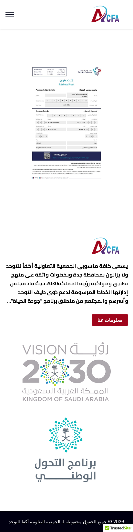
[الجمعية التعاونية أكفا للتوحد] (105, 14)
